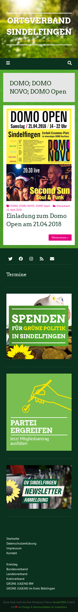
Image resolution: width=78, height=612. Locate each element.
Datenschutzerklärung (21, 543)
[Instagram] (31, 259)
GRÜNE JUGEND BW (19, 583)
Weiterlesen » (60, 237)
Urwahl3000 (59, 602)
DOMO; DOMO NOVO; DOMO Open (30, 205)
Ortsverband (63, 205)
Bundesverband (17, 569)
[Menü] (8, 63)
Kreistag (12, 564)
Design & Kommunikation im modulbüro (44, 607)
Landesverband (16, 574)
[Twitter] (10, 259)
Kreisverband (15, 579)
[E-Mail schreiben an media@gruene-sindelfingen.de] (52, 259)
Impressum (14, 548)
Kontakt (11, 553)
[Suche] (70, 63)
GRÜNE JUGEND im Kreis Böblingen (30, 588)
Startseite (12, 538)
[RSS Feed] (42, 259)
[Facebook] (21, 259)
